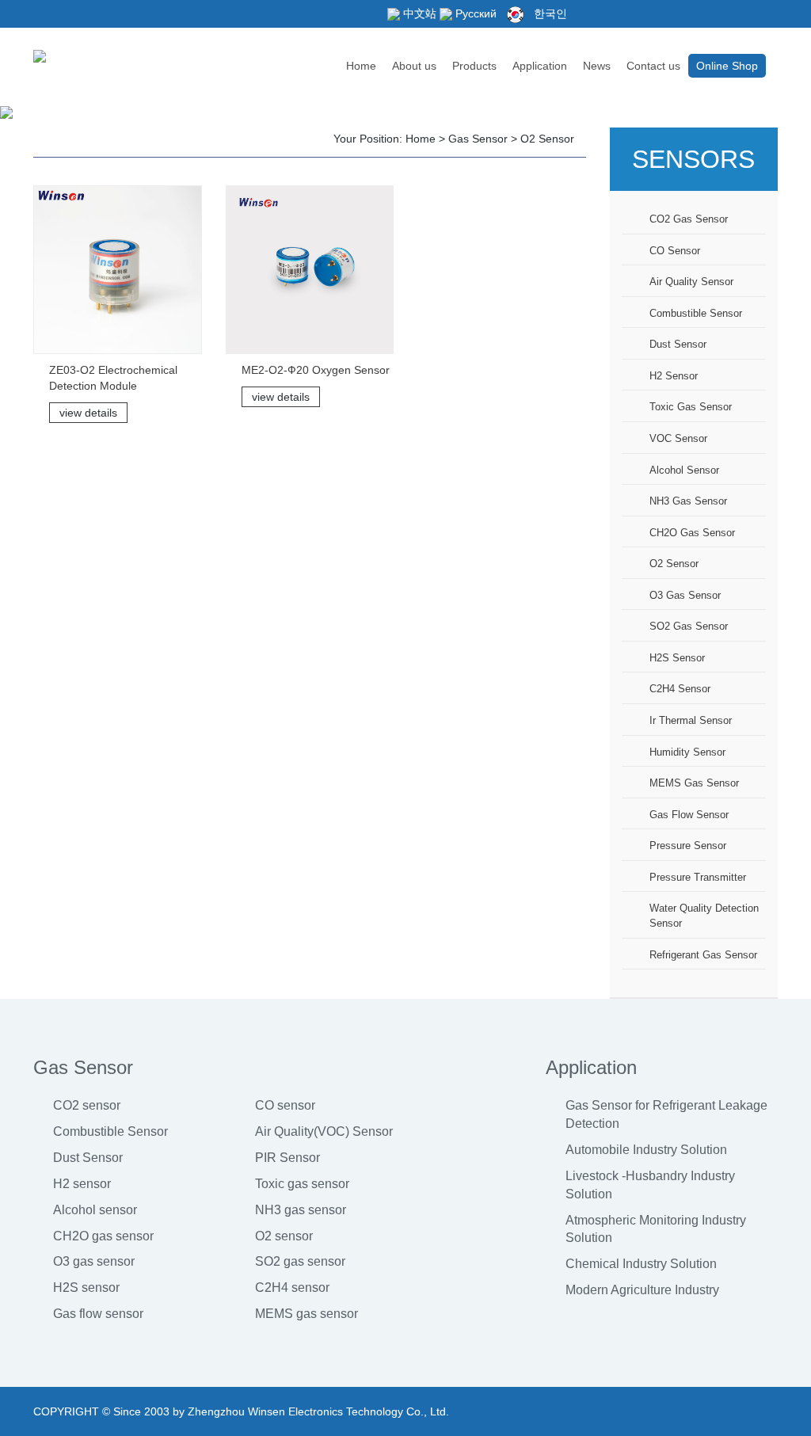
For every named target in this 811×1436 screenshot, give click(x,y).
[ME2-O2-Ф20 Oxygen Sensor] (310, 269)
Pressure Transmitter (697, 877)
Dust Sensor (88, 1157)
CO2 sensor (86, 1105)
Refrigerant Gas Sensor (703, 955)
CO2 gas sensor (688, 219)
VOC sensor (678, 438)
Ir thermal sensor (690, 720)
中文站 (418, 13)
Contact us (653, 65)
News (597, 65)
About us (414, 65)
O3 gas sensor (685, 595)
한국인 (549, 13)
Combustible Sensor (110, 1131)
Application (539, 65)
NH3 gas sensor (688, 501)
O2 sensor (547, 138)
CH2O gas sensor (692, 533)
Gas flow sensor (689, 815)
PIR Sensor (287, 1157)
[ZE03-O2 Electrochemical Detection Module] (117, 269)
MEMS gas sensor (694, 783)
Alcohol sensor (684, 470)
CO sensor (674, 251)
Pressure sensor (687, 845)
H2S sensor (677, 658)
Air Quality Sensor (691, 282)
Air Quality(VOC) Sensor (324, 1131)
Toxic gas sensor (690, 407)
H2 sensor (673, 376)
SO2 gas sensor (688, 626)
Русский (474, 13)
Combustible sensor (695, 313)
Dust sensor (677, 344)
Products (474, 65)
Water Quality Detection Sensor (704, 915)
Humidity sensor (687, 752)
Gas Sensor (478, 138)
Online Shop (727, 65)
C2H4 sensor (679, 689)
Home (361, 65)
